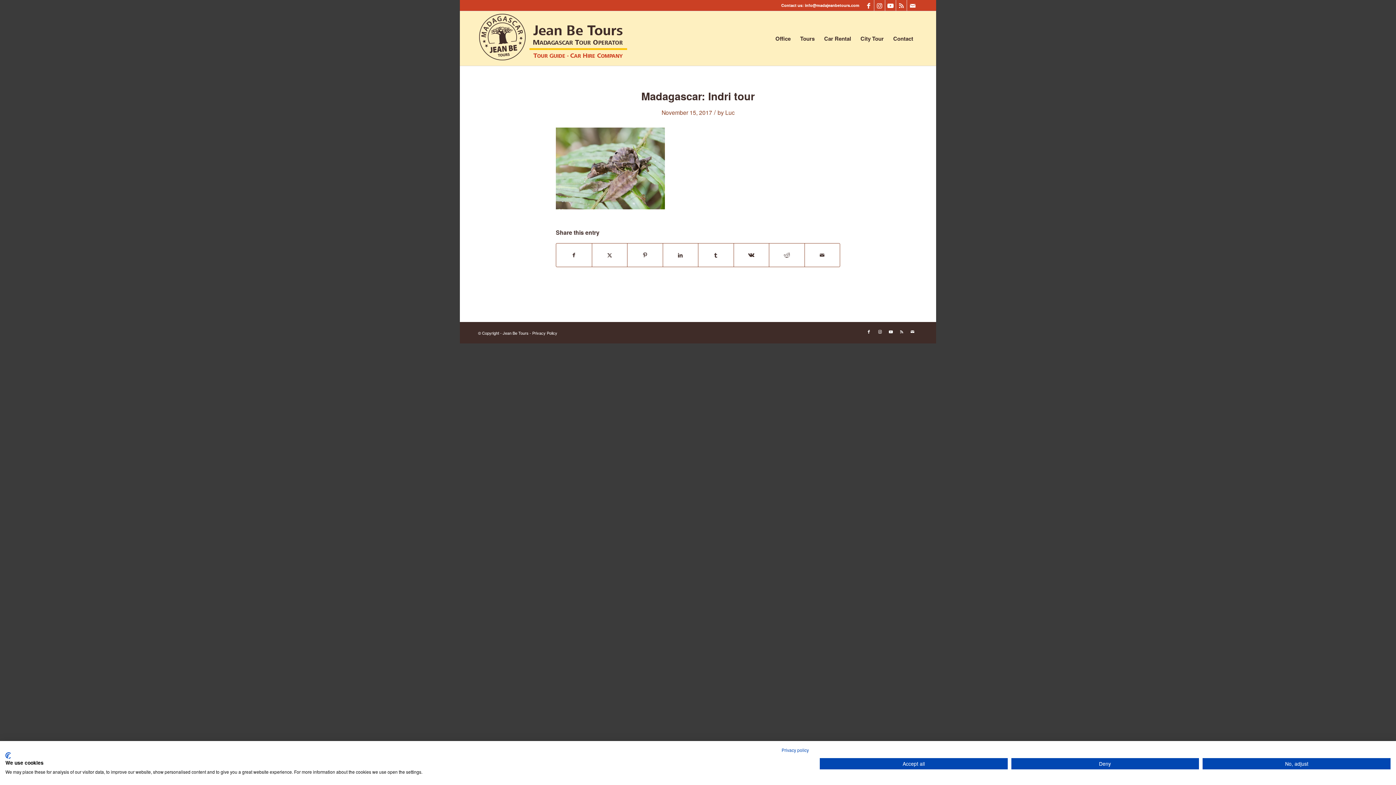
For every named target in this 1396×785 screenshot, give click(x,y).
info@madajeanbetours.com (832, 5)
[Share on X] (609, 255)
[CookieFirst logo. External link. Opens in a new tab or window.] (8, 755)
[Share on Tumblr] (716, 255)
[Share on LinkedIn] (680, 255)
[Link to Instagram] (879, 5)
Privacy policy (795, 750)
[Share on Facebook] (574, 255)
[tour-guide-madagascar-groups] (553, 38)
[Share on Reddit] (787, 255)
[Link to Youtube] (890, 5)
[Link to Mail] (912, 5)
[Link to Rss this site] (901, 5)
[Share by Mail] (822, 255)
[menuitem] (783, 38)
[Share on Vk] (751, 255)
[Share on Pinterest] (645, 255)
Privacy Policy (544, 333)
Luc (730, 112)
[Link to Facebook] (868, 5)
